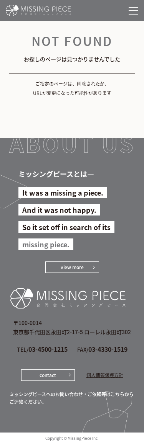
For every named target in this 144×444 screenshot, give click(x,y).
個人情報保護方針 (104, 375)
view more (72, 267)
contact (48, 375)
